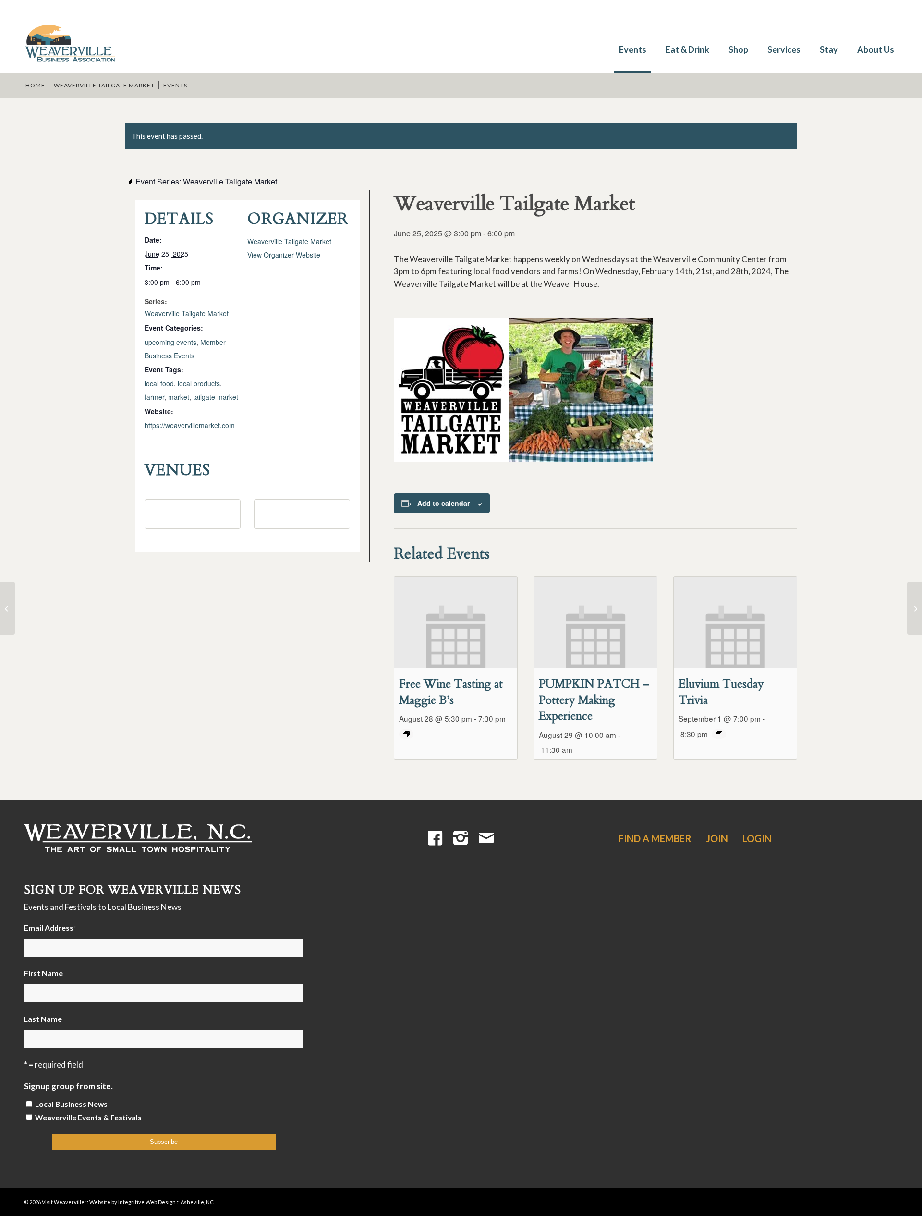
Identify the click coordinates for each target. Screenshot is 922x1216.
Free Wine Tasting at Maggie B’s (451, 692)
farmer (154, 397)
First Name (43, 973)
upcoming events (170, 342)
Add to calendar (443, 503)
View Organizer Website (283, 254)
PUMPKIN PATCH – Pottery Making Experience (594, 700)
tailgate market (215, 397)
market (178, 397)
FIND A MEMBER (655, 838)
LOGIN (757, 838)
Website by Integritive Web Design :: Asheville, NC (151, 1202)
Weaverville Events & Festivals (88, 1117)
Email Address (50, 927)
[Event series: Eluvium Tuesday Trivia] (719, 734)
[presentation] (455, 623)
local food (159, 383)
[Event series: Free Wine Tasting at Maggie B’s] (406, 734)
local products (199, 383)
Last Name (43, 1019)
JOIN (717, 838)
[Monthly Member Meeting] (7, 608)
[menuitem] (632, 45)
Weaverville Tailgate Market (187, 313)
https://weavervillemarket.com (190, 425)
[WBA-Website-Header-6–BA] (69, 38)
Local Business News (71, 1104)
